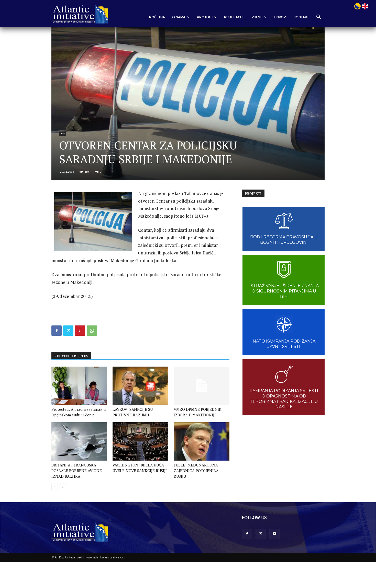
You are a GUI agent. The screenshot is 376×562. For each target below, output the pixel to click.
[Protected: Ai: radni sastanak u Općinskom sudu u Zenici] (79, 386)
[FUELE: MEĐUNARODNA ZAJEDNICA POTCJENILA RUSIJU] (201, 441)
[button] (318, 17)
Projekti (205, 17)
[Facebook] (56, 330)
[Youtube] (274, 534)
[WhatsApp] (92, 330)
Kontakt (301, 17)
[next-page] (63, 487)
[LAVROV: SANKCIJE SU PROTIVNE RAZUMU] (140, 386)
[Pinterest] (80, 330)
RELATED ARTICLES (71, 356)
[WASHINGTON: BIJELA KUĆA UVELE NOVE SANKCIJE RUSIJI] (140, 441)
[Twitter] (68, 330)
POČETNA (157, 17)
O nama (178, 17)
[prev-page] (54, 487)
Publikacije (234, 17)
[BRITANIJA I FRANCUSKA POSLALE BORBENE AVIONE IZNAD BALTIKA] (79, 441)
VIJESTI (257, 17)
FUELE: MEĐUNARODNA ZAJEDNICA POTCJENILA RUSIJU (196, 470)
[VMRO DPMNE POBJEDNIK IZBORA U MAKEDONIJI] (201, 386)
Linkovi (280, 17)
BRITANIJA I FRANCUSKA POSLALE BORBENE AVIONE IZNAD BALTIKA (76, 470)
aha (63, 133)
